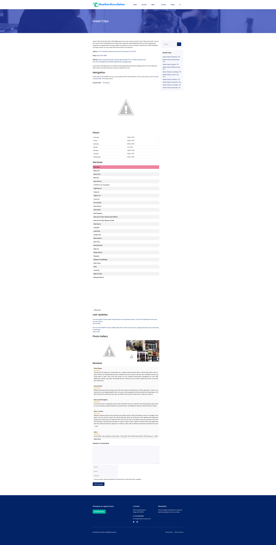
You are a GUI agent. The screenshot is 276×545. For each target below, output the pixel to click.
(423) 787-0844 (102, 55)
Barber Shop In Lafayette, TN (172, 82)
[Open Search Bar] (180, 4)
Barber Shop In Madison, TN (171, 57)
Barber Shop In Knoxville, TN (171, 87)
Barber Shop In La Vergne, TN (172, 85)
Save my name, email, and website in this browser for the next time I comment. (117, 479)
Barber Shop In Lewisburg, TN (172, 72)
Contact (163, 4)
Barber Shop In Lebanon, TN (171, 79)
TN (139, 76)
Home (135, 4)
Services (144, 4)
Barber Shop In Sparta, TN (170, 64)
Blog (153, 4)
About (173, 4)
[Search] (179, 44)
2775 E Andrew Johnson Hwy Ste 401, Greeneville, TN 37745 (117, 51)
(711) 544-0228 (139, 516)
